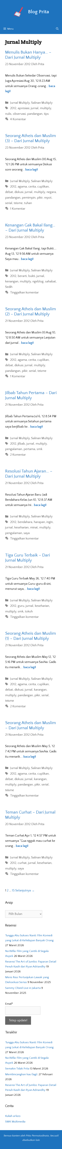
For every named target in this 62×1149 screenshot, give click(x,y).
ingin (49, 522)
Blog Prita (38, 12)
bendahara (25, 522)
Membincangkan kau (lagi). (21, 1074)
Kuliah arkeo (12, 1116)
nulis (8, 114)
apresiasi (23, 108)
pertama (29, 449)
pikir (40, 197)
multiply (45, 108)
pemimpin (28, 197)
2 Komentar (18, 455)
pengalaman (13, 449)
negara (51, 192)
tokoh (29, 611)
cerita (32, 186)
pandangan (34, 114)
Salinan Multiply (42, 103)
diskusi (18, 192)
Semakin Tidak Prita (17, 1068)
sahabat (50, 281)
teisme (18, 203)
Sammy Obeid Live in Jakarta (23, 988)
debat (9, 192)
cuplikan (43, 186)
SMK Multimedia (15, 1121)
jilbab (21, 443)
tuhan (28, 203)
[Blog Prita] (18, 11)
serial (8, 203)
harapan (39, 522)
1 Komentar (17, 208)
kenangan (11, 281)
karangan (40, 689)
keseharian (21, 527)
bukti (31, 276)
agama (22, 186)
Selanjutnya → (25, 890)
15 (13, 890)
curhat (22, 863)
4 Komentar (18, 119)
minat (34, 527)
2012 (13, 108)
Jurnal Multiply (20, 103)
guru (21, 606)
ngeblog (38, 281)
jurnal (34, 108)
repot (47, 197)
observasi (19, 114)
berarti (22, 276)
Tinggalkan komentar (24, 292)
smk (39, 449)
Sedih (8, 287)
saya (27, 533)
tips (46, 114)
